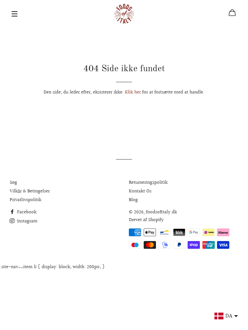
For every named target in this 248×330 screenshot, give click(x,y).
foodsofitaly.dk (161, 212)
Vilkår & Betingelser (30, 191)
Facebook (26, 212)
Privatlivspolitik (25, 200)
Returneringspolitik (148, 182)
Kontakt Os (140, 191)
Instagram (26, 221)
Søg (13, 182)
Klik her (133, 92)
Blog (133, 200)
